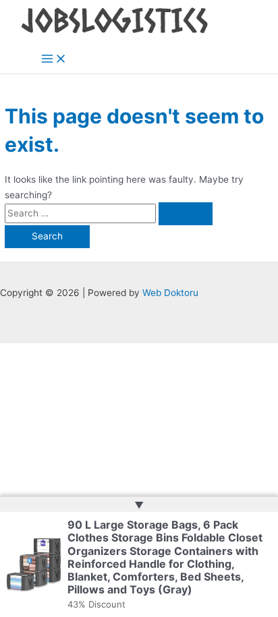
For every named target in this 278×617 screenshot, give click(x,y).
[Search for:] (109, 213)
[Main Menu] (53, 59)
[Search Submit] (186, 213)
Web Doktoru (170, 292)
